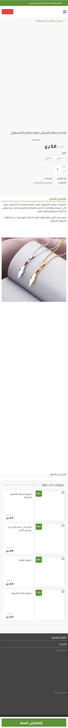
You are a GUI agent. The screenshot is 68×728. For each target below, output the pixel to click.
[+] (63, 166)
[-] (63, 171)
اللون (64, 153)
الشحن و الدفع (58, 474)
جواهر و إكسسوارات (42, 182)
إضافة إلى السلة (31, 723)
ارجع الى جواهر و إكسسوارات (49, 21)
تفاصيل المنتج (57, 199)
